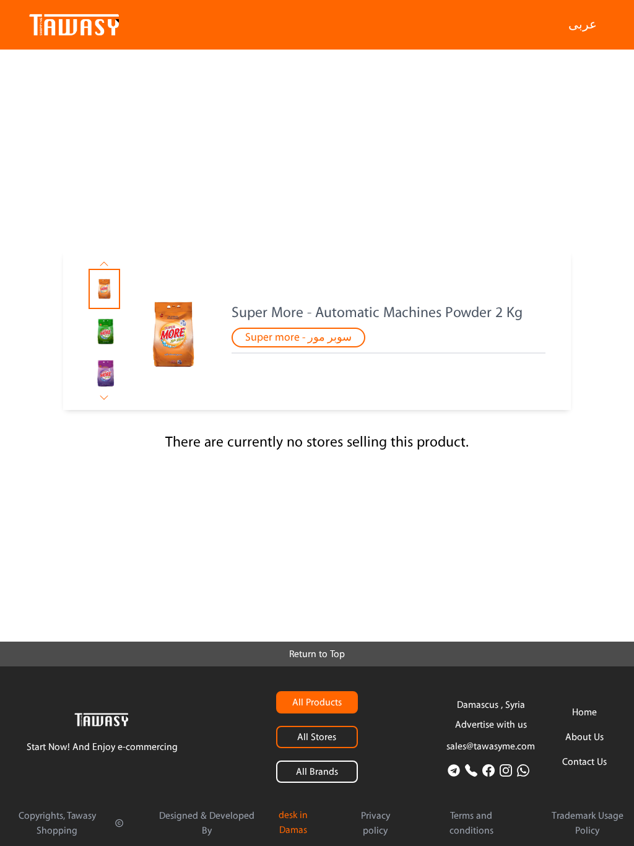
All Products (317, 702)
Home (584, 712)
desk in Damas (293, 822)
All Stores (316, 737)
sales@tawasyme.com (490, 746)
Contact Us (584, 761)
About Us (584, 737)
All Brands (317, 771)
